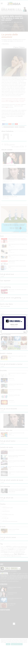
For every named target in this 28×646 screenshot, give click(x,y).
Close (25, 332)
